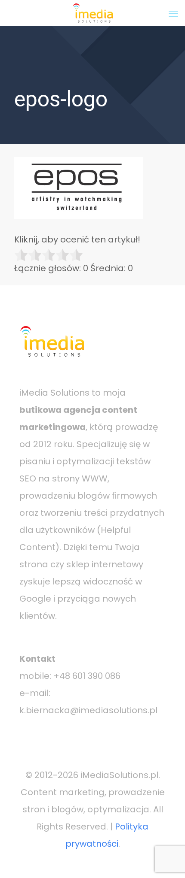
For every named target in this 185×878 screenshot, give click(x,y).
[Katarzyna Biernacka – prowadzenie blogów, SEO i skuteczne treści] (92, 13)
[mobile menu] (173, 13)
